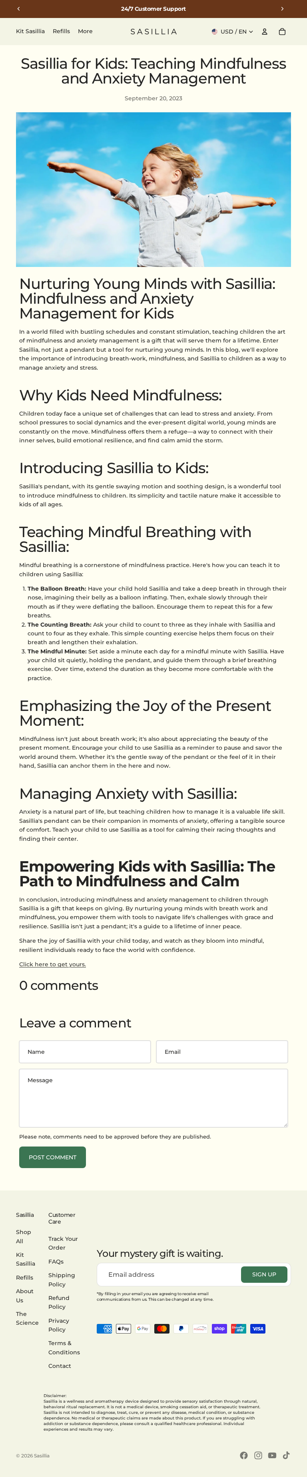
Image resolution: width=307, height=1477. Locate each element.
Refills (24, 1277)
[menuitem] (85, 31)
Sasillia (42, 1456)
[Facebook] (244, 1455)
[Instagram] (258, 1455)
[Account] (264, 31)
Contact (59, 1366)
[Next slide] (282, 9)
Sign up (264, 1274)
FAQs (56, 1261)
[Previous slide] (19, 9)
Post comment (52, 1157)
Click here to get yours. (52, 964)
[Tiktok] (286, 1455)
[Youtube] (272, 1455)
